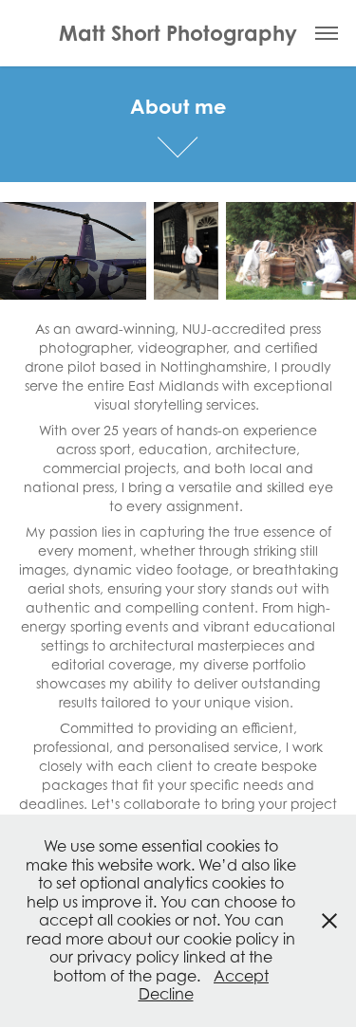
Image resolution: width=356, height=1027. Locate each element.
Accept (241, 975)
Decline (166, 993)
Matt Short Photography (178, 33)
